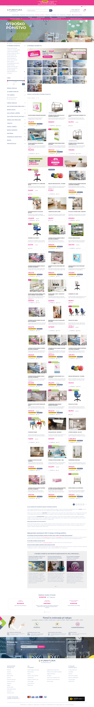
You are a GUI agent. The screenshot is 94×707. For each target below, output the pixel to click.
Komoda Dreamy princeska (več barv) (37, 115)
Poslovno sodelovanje (73, 677)
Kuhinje (8, 677)
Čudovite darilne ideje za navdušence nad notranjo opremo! (55, 558)
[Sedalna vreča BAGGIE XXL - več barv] (57, 175)
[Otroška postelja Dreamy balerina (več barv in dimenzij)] (36, 480)
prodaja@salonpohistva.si (42, 6)
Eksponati (9, 690)
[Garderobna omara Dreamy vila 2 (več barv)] (57, 368)
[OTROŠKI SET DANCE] (36, 424)
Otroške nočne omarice (12, 68)
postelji (56, 546)
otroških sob (47, 537)
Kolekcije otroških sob (12, 71)
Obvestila (49, 675)
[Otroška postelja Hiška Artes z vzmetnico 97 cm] (77, 135)
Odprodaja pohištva (61, 17)
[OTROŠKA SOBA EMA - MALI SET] (77, 424)
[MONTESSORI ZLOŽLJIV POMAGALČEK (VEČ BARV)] (57, 312)
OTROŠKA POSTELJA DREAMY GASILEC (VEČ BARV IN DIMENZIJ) (36, 377)
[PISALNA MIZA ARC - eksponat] (57, 424)
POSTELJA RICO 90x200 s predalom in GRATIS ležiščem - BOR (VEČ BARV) (36, 294)
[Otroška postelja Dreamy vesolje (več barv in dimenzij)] (36, 258)
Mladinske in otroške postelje (13, 49)
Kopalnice (63, 15)
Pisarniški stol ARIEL (73, 293)
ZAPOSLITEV (71, 681)
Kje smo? (70, 673)
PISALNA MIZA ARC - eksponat (55, 432)
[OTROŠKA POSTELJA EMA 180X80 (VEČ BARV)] (57, 258)
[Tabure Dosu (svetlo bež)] (57, 203)
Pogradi (8, 685)
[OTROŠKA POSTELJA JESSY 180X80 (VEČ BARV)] (36, 396)
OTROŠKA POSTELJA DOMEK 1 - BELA (56, 460)
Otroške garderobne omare (13, 63)
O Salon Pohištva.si (72, 669)
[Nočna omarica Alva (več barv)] (77, 480)
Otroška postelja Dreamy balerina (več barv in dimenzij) (36, 489)
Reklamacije (30, 685)
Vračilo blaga (30, 681)
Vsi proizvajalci (71, 679)
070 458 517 (37, 627)
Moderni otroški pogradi (12, 51)
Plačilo (28, 673)
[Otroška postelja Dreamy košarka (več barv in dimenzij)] (36, 340)
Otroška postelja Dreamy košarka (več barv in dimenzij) (36, 349)
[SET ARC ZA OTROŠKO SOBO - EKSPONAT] (77, 203)
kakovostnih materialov (47, 542)
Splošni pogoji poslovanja (33, 669)
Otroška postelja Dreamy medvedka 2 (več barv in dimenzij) (77, 349)
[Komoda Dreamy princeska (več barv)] (36, 107)
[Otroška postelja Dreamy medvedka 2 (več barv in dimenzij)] (77, 340)
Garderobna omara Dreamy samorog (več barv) (54, 405)
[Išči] (50, 10)
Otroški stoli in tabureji (12, 59)
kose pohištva (58, 537)
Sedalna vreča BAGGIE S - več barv (76, 376)
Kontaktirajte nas (74, 649)
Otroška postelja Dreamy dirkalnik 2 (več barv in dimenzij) (77, 184)
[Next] (86, 504)
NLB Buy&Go (30, 677)
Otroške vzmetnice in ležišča (13, 53)
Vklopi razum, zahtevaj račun (53, 677)
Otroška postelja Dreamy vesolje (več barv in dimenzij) (36, 266)
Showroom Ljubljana (73, 675)
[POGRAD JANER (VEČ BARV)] (77, 230)
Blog (51, 17)
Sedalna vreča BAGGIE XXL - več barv (56, 183)
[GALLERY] (36, 135)
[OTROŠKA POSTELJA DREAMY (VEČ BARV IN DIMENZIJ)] (57, 340)
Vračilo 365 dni (30, 683)
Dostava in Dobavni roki (32, 679)
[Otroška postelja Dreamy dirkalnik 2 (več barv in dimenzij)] (77, 175)
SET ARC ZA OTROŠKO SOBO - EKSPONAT (77, 211)
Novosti (30, 17)
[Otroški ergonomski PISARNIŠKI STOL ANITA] (77, 107)
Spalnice (22, 15)
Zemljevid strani (10, 692)
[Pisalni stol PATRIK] (77, 396)
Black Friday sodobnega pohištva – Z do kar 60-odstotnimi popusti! (73, 558)
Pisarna (48, 15)
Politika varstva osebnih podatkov (54, 671)
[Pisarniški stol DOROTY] (36, 230)
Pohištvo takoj (10, 687)
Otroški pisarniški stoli (12, 56)
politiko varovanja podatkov (53, 649)
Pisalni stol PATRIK (73, 404)
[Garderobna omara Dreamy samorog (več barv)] (57, 396)
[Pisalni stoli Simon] (77, 312)
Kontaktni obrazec (57, 627)
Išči (23, 84)
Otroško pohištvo (40, 15)
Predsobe (53, 15)
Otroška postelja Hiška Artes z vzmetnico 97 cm (76, 144)
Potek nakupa (30, 671)
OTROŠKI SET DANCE (32, 432)
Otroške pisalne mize (11, 54)
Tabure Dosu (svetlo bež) (54, 211)
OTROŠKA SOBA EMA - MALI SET (75, 432)
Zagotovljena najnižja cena (53, 669)
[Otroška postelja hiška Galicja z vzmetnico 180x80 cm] (57, 107)
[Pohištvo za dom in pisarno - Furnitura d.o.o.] (14, 10)
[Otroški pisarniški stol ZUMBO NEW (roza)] (36, 175)
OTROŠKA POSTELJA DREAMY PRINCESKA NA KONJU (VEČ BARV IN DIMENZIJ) (57, 489)
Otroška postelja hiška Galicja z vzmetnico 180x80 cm (56, 116)
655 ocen (53, 597)
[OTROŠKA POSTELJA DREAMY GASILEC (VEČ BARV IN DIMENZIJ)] (36, 368)
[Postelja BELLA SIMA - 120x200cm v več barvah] (57, 286)
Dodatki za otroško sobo (12, 66)
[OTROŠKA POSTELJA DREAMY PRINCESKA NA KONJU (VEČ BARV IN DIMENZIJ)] (57, 480)
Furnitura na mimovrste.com (53, 679)
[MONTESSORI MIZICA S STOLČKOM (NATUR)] (36, 203)
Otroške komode (10, 64)
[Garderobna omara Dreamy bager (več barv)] (57, 135)
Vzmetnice (9, 673)
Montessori (9, 73)
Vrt (58, 15)
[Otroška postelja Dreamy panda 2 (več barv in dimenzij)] (57, 230)
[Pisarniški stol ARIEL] (77, 286)
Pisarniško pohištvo (11, 679)
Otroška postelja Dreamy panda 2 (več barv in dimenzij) (56, 239)
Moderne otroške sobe (12, 48)
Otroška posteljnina (11, 58)
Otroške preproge (11, 69)
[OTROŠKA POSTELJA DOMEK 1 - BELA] (57, 452)
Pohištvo (9, 669)
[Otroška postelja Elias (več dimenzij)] (36, 452)
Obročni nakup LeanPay (32, 675)
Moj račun (51, 6)
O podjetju (70, 671)
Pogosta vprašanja (51, 673)
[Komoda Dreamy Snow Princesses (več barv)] (77, 258)
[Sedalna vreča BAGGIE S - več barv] (77, 368)
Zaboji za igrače (10, 61)
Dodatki (69, 15)
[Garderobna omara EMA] (77, 452)
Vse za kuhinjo (30, 15)
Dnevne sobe (15, 15)
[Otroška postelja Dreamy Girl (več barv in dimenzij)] (36, 312)
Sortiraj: (28, 97)
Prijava (55, 6)
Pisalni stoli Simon (73, 320)
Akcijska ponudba (41, 17)
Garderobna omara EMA (74, 460)
